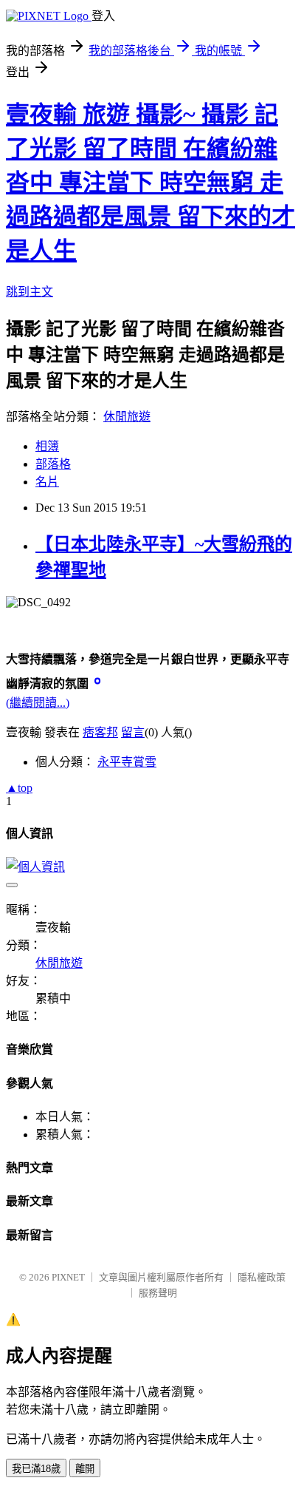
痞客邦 (100, 732)
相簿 (47, 446)
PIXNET (68, 1277)
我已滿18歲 (36, 1468)
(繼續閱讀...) (37, 702)
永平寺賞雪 (126, 762)
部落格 (53, 464)
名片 (47, 481)
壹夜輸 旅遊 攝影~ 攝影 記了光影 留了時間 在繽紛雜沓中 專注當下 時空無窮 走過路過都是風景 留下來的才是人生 (150, 182)
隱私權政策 (262, 1277)
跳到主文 (29, 291)
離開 (84, 1468)
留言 (133, 732)
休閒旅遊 (127, 416)
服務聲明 (158, 1292)
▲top (19, 787)
